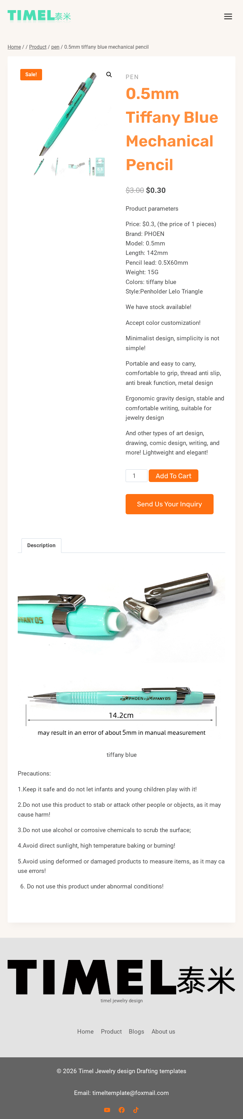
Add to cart (173, 476)
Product (111, 1031)
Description (41, 545)
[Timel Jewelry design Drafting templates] (39, 16)
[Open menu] (228, 16)
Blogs (136, 1031)
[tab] (41, 545)
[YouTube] (107, 1110)
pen (132, 77)
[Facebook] (121, 1110)
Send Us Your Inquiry (169, 504)
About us (163, 1031)
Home (85, 1031)
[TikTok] (136, 1110)
